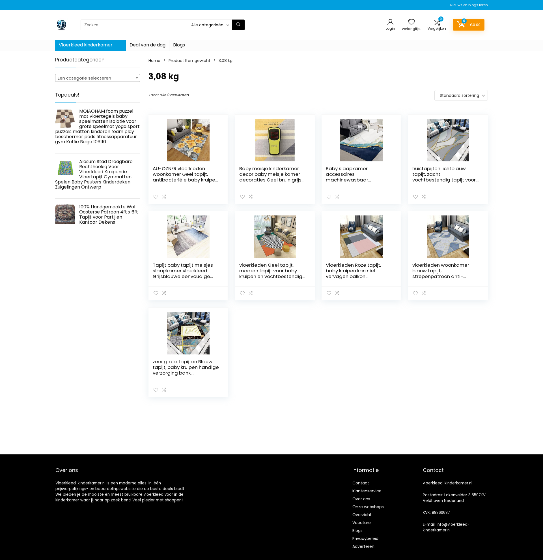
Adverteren (363, 546)
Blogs (179, 45)
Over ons (361, 499)
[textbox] (97, 78)
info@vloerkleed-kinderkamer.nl (446, 527)
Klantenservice (367, 491)
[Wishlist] (411, 22)
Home (154, 60)
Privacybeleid (365, 538)
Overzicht (362, 515)
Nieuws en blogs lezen (469, 5)
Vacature (361, 522)
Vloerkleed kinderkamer (86, 45)
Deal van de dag (147, 45)
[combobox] (97, 78)
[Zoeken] (238, 25)
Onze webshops (368, 507)
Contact (360, 483)
